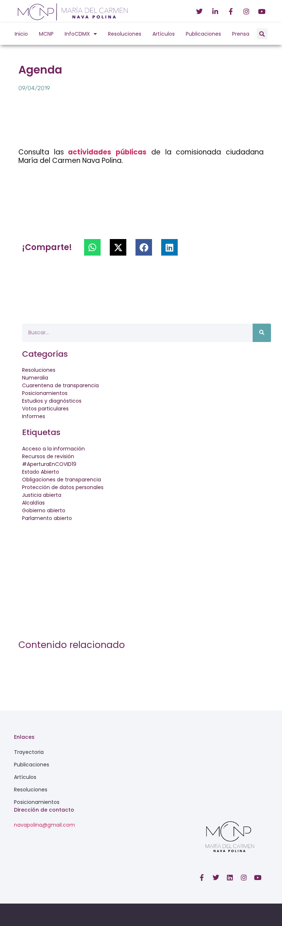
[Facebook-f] (202, 877)
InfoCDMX (77, 34)
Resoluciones (124, 34)
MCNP (46, 34)
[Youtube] (257, 877)
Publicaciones (203, 34)
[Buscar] (262, 333)
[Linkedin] (230, 877)
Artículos (163, 34)
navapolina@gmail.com (44, 825)
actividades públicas (105, 152)
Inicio (21, 34)
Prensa (240, 34)
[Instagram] (244, 877)
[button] (262, 33)
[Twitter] (216, 877)
